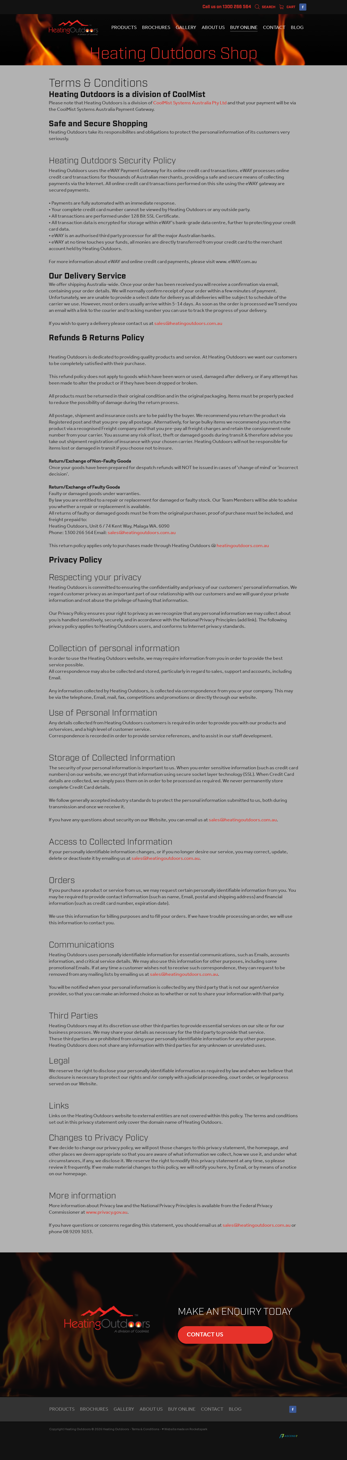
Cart (290, 7)
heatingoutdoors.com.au (243, 545)
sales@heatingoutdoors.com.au (188, 323)
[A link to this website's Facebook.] (302, 7)
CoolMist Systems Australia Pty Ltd (190, 103)
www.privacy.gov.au (106, 1212)
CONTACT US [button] (205, 1335)
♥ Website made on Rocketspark (184, 1429)
